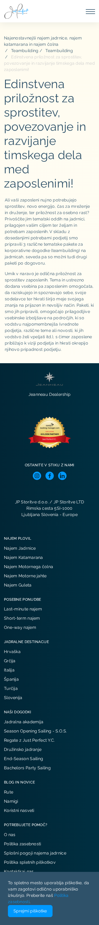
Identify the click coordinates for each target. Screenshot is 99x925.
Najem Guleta (18, 585)
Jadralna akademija (23, 721)
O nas (10, 834)
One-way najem (20, 627)
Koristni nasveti (19, 810)
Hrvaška (12, 651)
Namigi (11, 801)
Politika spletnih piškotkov (30, 862)
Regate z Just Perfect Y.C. (29, 740)
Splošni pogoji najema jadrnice (35, 853)
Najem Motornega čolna (28, 566)
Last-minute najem (23, 608)
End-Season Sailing (23, 758)
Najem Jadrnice (20, 548)
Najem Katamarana (23, 557)
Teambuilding (25, 50)
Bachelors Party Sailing (27, 767)
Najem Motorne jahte (25, 575)
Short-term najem (22, 618)
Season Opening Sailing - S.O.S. (35, 731)
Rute (8, 792)
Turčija (11, 688)
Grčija (10, 660)
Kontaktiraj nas (19, 871)
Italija (9, 670)
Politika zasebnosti (22, 843)
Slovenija (13, 697)
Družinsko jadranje (22, 749)
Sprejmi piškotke (30, 910)
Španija (11, 679)
